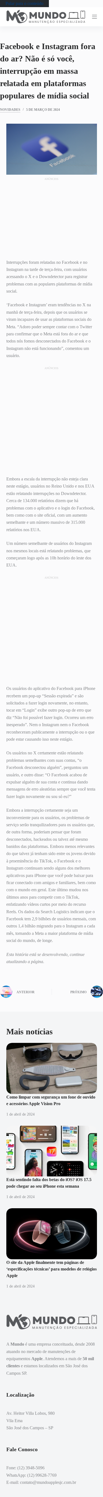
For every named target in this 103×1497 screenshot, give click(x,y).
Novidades (10, 110)
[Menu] (94, 16)
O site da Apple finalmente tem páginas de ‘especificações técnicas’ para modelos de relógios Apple (51, 1269)
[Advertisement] (51, 215)
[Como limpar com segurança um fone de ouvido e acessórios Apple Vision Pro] (51, 1068)
